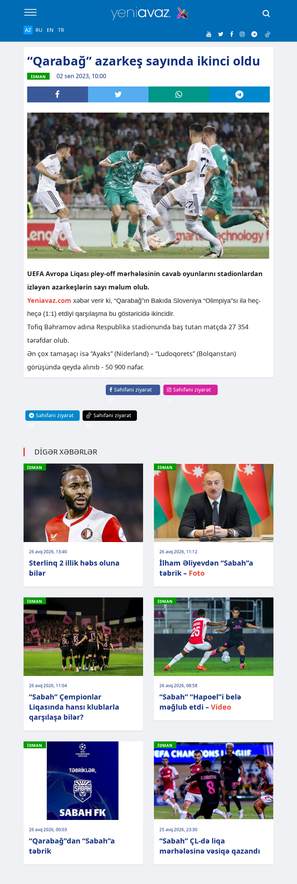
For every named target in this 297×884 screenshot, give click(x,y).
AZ (28, 29)
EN (50, 29)
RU (38, 29)
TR (61, 29)
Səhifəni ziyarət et (130, 394)
